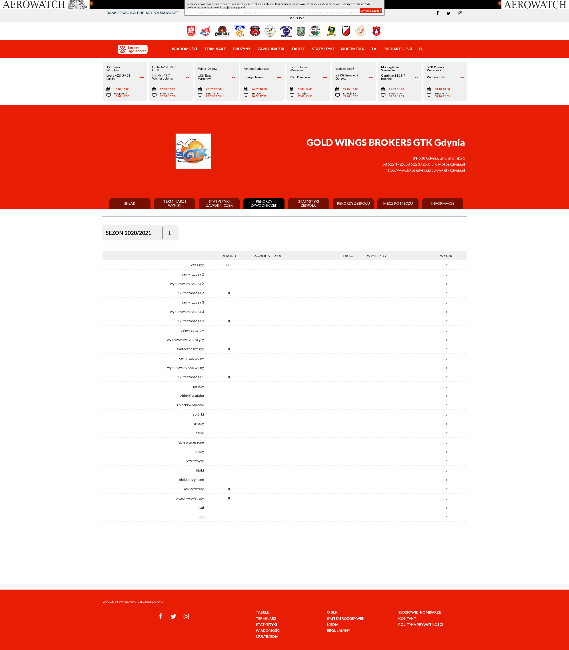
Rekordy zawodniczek (264, 203)
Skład (130, 203)
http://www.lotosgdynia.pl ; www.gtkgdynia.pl (425, 170)
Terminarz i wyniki (174, 203)
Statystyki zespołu (308, 203)
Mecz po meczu (398, 203)
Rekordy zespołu (353, 203)
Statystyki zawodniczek (219, 203)
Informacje (442, 203)
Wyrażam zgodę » (371, 10)
